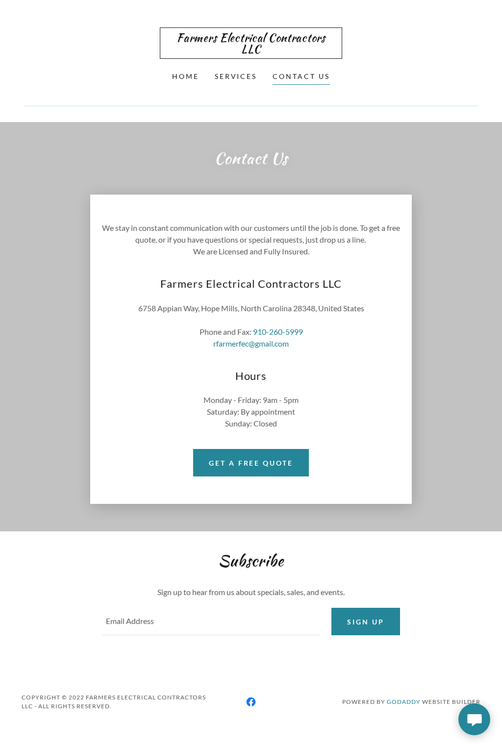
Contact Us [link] (301, 76)
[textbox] (211, 621)
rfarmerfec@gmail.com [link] (251, 343)
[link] (251, 49)
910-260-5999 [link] (278, 331)
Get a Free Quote (251, 463)
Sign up (365, 622)
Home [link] (185, 76)
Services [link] (236, 76)
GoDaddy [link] (404, 701)
